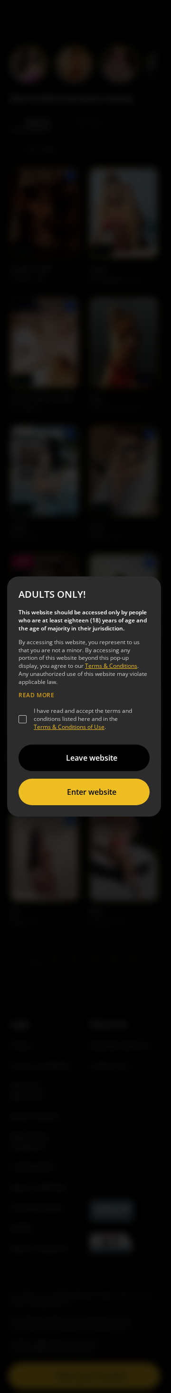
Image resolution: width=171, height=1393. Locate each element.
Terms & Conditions (111, 666)
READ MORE (36, 695)
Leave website (91, 758)
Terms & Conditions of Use (69, 727)
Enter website (91, 792)
